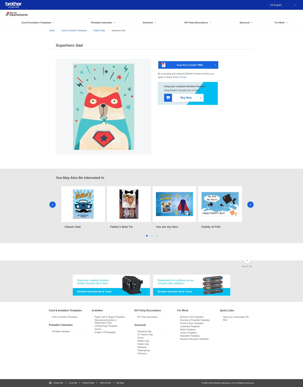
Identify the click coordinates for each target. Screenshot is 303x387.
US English (276, 4)
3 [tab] (156, 235)
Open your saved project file (236, 317)
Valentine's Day (144, 331)
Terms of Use (179, 77)
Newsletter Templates (190, 336)
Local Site (72, 383)
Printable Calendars (61, 331)
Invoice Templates (188, 333)
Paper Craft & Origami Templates (110, 317)
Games (98, 329)
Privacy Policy (88, 383)
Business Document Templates (194, 339)
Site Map (120, 383)
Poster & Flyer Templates (192, 323)
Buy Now (186, 97)
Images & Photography (105, 332)
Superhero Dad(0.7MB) (190, 65)
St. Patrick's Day (145, 334)
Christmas (142, 353)
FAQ (225, 320)
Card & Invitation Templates (74, 30)
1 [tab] (147, 235)
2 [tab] (151, 235)
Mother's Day (143, 341)
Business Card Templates (192, 317)
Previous (52, 204)
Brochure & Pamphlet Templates (195, 320)
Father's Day (99, 30)
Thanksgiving (143, 350)
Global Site (58, 383)
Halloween (142, 347)
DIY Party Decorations (147, 317)
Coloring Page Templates (106, 326)
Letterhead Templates (190, 326)
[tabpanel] (83, 207)
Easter (140, 338)
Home (52, 30)
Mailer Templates (188, 329)
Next (250, 204)
